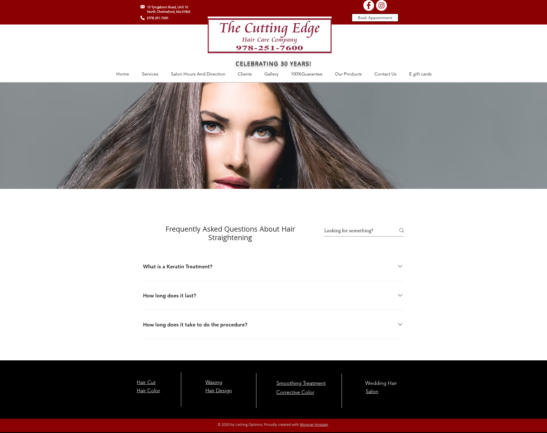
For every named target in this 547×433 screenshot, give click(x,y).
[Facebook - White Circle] (368, 5)
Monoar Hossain (314, 424)
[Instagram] (381, 5)
